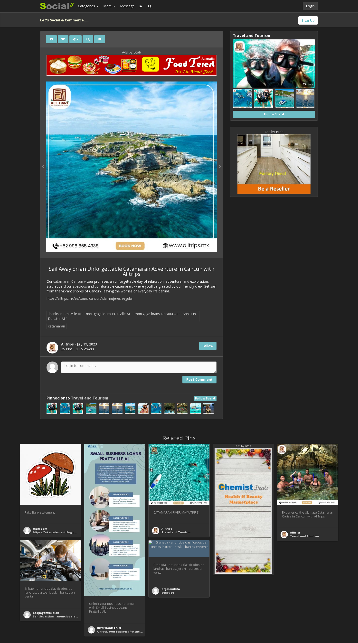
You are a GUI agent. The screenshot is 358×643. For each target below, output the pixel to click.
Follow (207, 346)
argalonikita (170, 589)
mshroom (40, 528)
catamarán (56, 326)
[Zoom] (88, 39)
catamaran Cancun (68, 281)
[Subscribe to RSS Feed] (140, 6)
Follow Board (205, 398)
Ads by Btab (131, 52)
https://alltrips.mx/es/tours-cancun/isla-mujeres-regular (90, 298)
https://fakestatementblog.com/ (56, 532)
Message (127, 6)
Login (310, 6)
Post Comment (199, 379)
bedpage (167, 592)
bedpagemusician (46, 613)
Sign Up (308, 20)
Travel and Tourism (89, 398)
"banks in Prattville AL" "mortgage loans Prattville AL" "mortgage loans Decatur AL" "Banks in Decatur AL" (122, 316)
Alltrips (166, 528)
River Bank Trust (109, 628)
